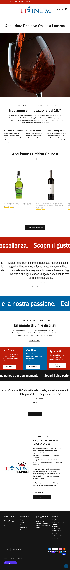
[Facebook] (6, 521)
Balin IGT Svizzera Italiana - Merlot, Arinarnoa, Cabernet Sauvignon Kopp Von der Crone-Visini (50, 205)
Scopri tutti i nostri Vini (34, 330)
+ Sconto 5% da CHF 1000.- (38, 2)
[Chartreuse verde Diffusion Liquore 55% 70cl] (19, 185)
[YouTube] (14, 521)
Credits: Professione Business (25, 558)
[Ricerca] (62, 10)
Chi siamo (22, 520)
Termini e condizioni (25, 525)
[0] (65, 10)
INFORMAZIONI (24, 516)
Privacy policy (23, 527)
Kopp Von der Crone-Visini (43, 201)
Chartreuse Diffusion (10, 201)
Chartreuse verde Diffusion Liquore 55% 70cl (18, 204)
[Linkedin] (6, 525)
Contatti (22, 522)
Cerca (21, 530)
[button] (42, 497)
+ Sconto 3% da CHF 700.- (56, 2)
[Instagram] (10, 521)
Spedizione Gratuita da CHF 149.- (16, 2)
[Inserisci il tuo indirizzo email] (48, 532)
